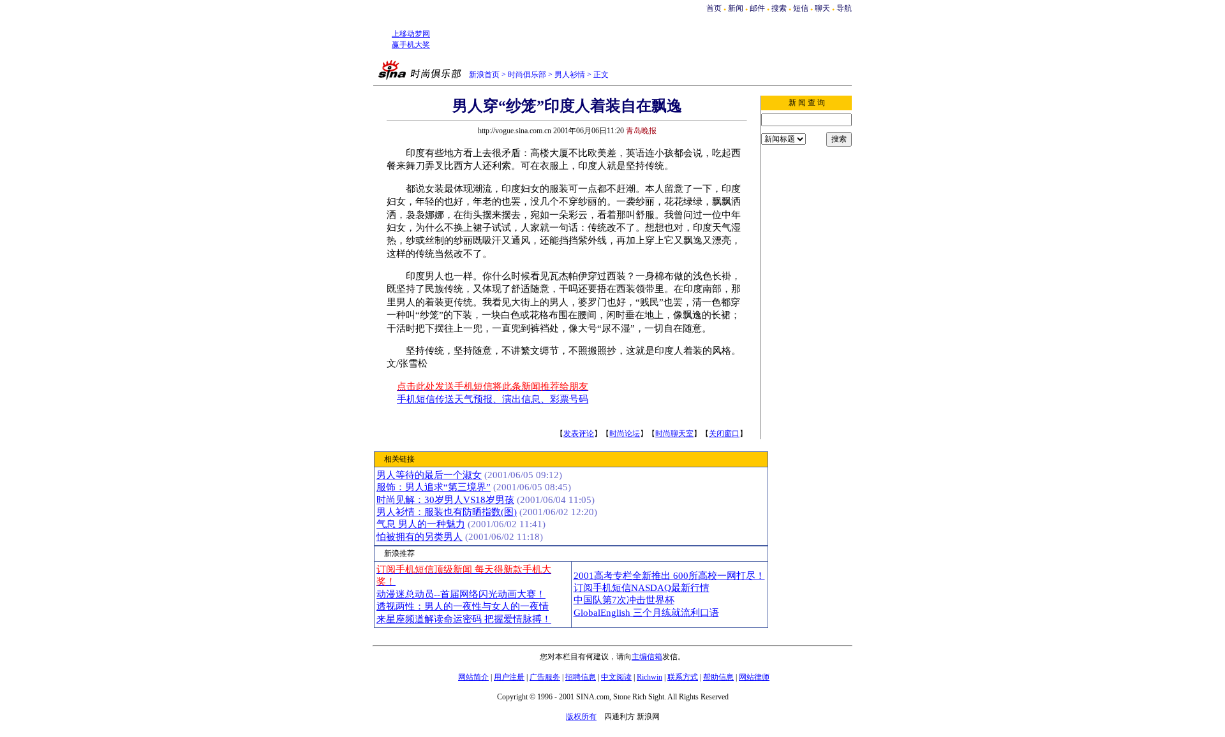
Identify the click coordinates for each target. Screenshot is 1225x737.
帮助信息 (718, 677)
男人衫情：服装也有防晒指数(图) (446, 512)
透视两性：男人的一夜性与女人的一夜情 (462, 606)
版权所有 (581, 716)
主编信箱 (647, 656)
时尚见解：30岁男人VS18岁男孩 (445, 500)
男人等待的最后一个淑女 (429, 475)
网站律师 (754, 677)
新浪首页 (484, 74)
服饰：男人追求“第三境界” (433, 487)
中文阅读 (616, 677)
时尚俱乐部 (527, 74)
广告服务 (545, 677)
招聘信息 (580, 677)
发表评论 (578, 433)
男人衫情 (569, 74)
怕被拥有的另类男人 (419, 537)
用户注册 (509, 677)
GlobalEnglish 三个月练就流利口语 (646, 613)
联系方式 (682, 677)
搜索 (780, 8)
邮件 (757, 8)
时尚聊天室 (674, 433)
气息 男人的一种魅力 (420, 524)
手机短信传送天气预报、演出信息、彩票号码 (492, 399)
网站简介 (473, 677)
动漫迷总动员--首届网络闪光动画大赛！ (461, 594)
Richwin (649, 677)
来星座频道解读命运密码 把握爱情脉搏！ (463, 619)
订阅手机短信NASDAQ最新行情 (641, 588)
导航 (844, 8)
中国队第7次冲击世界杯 (624, 600)
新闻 (735, 8)
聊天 (822, 8)
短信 (800, 8)
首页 (714, 8)
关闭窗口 (724, 433)
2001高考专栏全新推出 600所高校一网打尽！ (669, 576)
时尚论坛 (624, 433)
